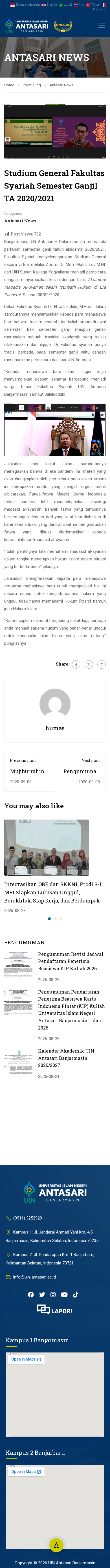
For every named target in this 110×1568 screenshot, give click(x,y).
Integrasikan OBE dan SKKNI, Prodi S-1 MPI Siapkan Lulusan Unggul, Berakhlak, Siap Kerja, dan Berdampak (53, 892)
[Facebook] (76, 664)
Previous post (23, 760)
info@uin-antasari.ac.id (34, 1277)
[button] (49, 918)
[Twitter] (89, 664)
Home (9, 85)
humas (55, 728)
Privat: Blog (32, 85)
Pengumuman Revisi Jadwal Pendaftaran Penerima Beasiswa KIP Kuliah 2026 (70, 961)
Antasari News (61, 85)
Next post (91, 760)
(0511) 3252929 (27, 1218)
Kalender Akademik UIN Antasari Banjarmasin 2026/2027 (66, 1058)
